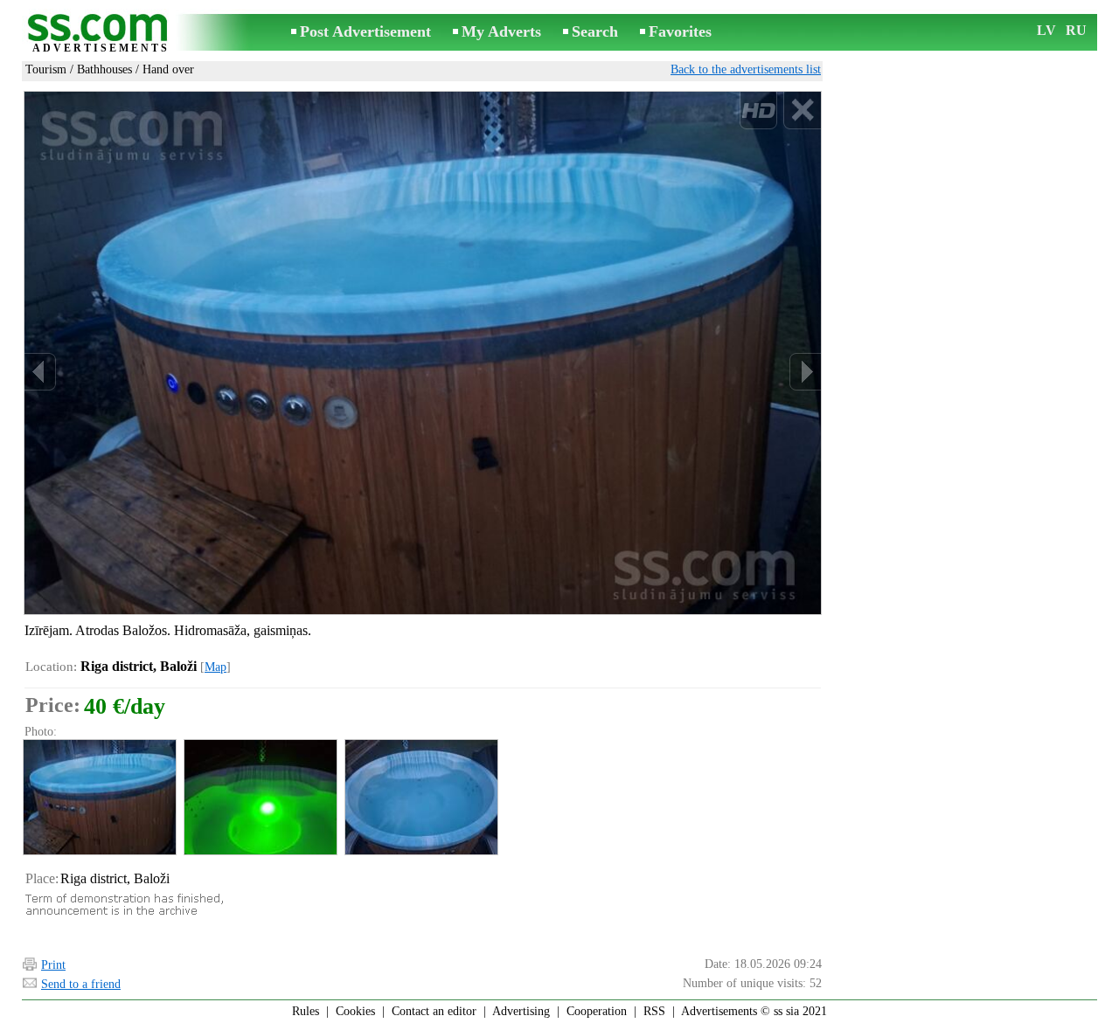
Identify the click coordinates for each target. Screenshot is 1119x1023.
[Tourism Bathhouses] (99, 797)
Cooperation (596, 1011)
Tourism (45, 69)
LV (1046, 30)
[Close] (802, 110)
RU (1076, 30)
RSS (654, 1011)
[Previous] (40, 372)
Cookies (355, 1011)
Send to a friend (81, 984)
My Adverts (501, 31)
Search (595, 31)
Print (53, 964)
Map (215, 667)
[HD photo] (422, 353)
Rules (305, 1011)
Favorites (680, 31)
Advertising (521, 1011)
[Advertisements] (100, 33)
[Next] (805, 372)
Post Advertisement (365, 31)
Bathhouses (104, 69)
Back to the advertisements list (746, 69)
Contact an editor (434, 1011)
